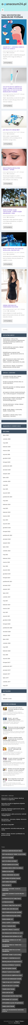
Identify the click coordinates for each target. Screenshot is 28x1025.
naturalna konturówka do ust (12, 936)
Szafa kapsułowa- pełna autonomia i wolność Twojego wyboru (13, 814)
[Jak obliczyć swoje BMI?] (14, 119)
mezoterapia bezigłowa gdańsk (11, 912)
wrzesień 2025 (6, 469)
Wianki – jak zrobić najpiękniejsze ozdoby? (14, 718)
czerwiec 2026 (6, 439)
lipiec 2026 (6, 435)
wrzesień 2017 (6, 670)
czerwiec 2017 (6, 681)
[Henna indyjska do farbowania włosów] (14, 286)
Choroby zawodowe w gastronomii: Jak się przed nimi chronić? (12, 809)
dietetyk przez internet (9, 861)
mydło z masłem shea (8, 926)
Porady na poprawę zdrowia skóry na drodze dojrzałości (13, 382)
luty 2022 (5, 566)
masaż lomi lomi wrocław (10, 909)
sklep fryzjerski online (9, 968)
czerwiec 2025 (6, 481)
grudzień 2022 (7, 527)
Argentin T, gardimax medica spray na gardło (13, 48)
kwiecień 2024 (6, 504)
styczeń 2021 (6, 616)
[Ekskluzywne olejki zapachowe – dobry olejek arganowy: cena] (14, 198)
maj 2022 (5, 554)
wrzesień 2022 (6, 539)
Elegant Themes (19, 1021)
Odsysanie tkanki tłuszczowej (11, 954)
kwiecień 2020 (6, 651)
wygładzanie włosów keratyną (11, 996)
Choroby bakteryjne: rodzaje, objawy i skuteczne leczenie (13, 404)
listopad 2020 (6, 624)
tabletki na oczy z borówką (10, 982)
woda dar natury (7, 992)
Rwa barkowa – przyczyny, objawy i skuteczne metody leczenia (13, 819)
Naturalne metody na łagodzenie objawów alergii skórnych (13, 804)
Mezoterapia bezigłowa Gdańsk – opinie (11, 169)
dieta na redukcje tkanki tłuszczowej (13, 854)
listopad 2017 (6, 662)
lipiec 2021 (6, 593)
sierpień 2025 (6, 473)
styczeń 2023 (6, 523)
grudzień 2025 (7, 458)
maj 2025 (5, 485)
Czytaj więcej (8, 62)
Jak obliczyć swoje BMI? (11, 130)
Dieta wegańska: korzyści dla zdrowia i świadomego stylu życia (13, 780)
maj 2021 (5, 600)
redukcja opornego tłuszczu (11, 965)
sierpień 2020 (6, 635)
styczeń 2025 (6, 493)
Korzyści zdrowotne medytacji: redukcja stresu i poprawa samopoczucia (14, 759)
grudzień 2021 (7, 574)
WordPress (17, 1023)
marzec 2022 (6, 562)
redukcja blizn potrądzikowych (12, 961)
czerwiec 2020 (6, 643)
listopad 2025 (6, 462)
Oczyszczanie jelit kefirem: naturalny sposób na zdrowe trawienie (16, 709)
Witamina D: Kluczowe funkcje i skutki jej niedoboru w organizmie (12, 798)
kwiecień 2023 (6, 512)
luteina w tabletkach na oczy (11, 905)
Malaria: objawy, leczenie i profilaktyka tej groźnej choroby (12, 834)
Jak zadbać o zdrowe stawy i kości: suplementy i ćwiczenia (12, 415)
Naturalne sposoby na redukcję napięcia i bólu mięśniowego (14, 387)
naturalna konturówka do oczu (12, 933)
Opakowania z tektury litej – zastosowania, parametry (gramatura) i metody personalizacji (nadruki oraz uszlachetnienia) (14, 341)
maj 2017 (5, 685)
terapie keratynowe (8, 989)
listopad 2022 (6, 531)
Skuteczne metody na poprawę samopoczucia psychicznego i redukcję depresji (14, 728)
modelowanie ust (7, 919)
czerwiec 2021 (6, 597)
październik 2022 (7, 535)
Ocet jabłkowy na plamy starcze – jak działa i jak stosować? (14, 749)
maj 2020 (5, 647)
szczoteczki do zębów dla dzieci (12, 975)
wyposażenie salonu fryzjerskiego (12, 1003)
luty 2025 (5, 489)
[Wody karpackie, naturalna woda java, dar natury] (14, 239)
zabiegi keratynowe (8, 1006)
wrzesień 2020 (6, 631)
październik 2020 (7, 627)
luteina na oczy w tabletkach (11, 898)
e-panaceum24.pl (9, 51)
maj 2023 (5, 508)
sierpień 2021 (6, 589)
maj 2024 (5, 500)
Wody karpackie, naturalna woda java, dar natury (13, 249)
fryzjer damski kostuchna (10, 864)
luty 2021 (5, 612)
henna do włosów (7, 871)
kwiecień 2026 (6, 446)
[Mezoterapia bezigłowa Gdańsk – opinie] (14, 157)
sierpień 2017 (6, 674)
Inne (4, 694)
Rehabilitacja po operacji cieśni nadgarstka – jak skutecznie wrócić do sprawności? (13, 354)
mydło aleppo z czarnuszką (10, 922)
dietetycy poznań (7, 857)
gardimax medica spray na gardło (12, 868)
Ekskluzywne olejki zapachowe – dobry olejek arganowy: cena (12, 211)
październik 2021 (7, 581)
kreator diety (6, 885)
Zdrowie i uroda (7, 698)
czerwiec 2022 (6, 550)
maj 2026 (5, 443)
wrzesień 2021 (6, 585)
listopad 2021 (6, 577)
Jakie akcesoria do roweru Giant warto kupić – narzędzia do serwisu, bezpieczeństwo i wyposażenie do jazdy (13, 360)
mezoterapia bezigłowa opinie (11, 915)
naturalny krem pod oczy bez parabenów (11, 950)
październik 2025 (7, 466)
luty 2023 (5, 520)
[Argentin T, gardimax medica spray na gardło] (14, 32)
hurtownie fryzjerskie (9, 882)
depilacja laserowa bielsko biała (12, 851)
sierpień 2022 (6, 543)
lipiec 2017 (6, 678)
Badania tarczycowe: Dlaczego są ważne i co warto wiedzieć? (16, 769)
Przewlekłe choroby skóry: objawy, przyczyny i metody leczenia (12, 377)
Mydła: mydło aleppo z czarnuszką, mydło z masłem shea (12, 410)
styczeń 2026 (6, 454)
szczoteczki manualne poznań (11, 979)
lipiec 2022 (6, 547)
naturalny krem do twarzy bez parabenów (11, 945)
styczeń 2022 (6, 570)
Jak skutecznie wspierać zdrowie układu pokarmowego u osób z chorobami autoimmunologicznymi (13, 399)
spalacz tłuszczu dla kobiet (11, 972)
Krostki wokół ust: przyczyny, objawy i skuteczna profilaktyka (13, 347)
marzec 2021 (6, 608)
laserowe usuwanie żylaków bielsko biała (13, 894)
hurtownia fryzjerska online (11, 878)
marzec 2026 (6, 450)
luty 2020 (5, 654)
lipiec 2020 (6, 639)
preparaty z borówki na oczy (11, 958)
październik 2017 (7, 666)
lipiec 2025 (6, 477)
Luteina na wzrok (7, 902)
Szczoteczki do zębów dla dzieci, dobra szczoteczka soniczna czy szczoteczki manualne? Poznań (12, 89)
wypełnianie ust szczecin (10, 999)
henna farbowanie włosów (10, 875)
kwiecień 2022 (6, 558)
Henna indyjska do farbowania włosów (10, 306)
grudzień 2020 (7, 620)
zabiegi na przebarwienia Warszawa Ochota (13, 1010)
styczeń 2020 (6, 658)
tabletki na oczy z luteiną (10, 985)
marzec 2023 (6, 516)
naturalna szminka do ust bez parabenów (11, 940)
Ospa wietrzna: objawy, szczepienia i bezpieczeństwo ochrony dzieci (13, 366)
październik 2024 (7, 497)
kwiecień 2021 (6, 604)
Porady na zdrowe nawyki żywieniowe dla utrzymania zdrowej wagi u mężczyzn (13, 739)
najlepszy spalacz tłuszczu (10, 929)
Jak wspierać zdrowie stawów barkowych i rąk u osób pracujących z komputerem (14, 392)
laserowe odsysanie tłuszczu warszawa (11, 889)
